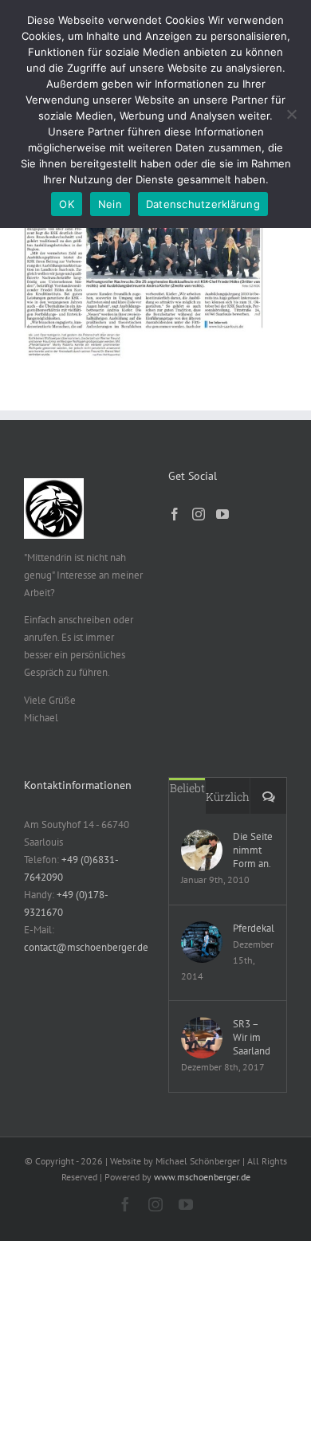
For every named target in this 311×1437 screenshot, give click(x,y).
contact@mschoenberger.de (86, 947)
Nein (110, 204)
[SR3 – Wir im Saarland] (201, 1037)
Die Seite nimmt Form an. (253, 850)
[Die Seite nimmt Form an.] (201, 850)
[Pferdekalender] (201, 942)
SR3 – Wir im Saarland (251, 1037)
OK (66, 204)
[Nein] (291, 114)
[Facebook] (174, 514)
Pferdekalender (253, 928)
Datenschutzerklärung (203, 204)
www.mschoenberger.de (202, 1177)
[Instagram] (198, 514)
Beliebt (187, 787)
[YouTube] (222, 514)
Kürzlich (228, 796)
